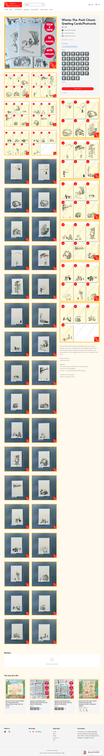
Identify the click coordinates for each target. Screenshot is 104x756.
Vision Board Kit (35, 9)
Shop (11, 9)
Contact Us (56, 737)
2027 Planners (18, 9)
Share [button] (65, 92)
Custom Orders (44, 9)
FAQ (54, 739)
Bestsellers (26, 9)
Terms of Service (43, 753)
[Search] (43, 4)
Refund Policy (58, 753)
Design (64, 50)
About (51, 9)
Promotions (65, 43)
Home (6, 9)
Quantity (64, 82)
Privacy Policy (51, 753)
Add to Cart (77, 88)
